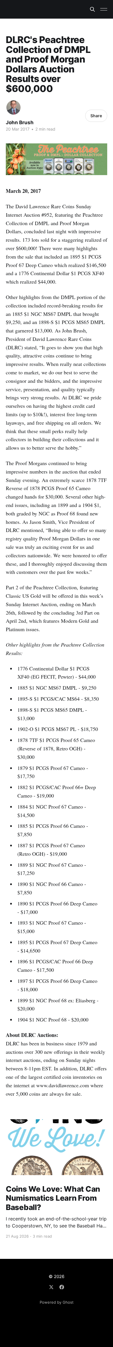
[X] (51, 1287)
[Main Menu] (103, 9)
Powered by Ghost (57, 1302)
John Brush (20, 122)
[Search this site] (92, 9)
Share (96, 115)
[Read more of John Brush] (13, 107)
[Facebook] (61, 1287)
